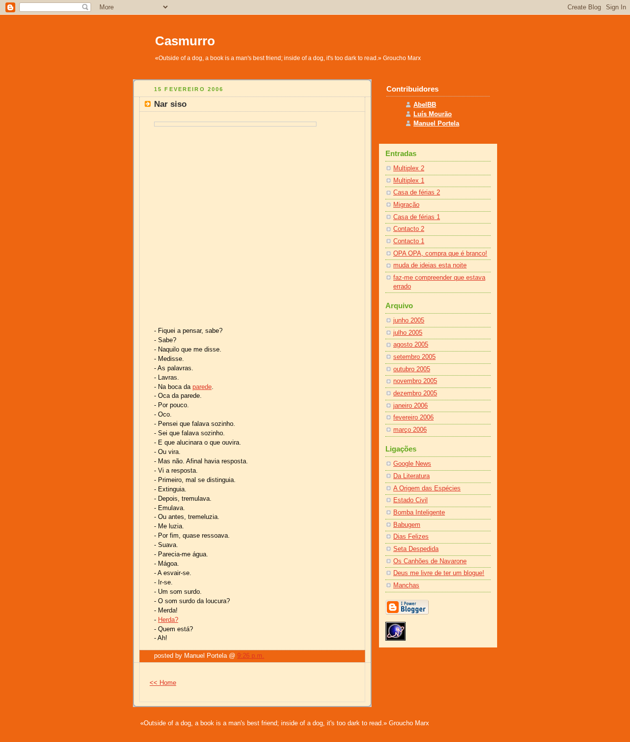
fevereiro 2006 (413, 417)
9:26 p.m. (250, 655)
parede (202, 387)
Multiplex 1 (408, 180)
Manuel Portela (436, 123)
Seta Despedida (416, 549)
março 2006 (410, 429)
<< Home (163, 682)
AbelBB (424, 104)
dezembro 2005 (415, 393)
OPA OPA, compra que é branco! (440, 253)
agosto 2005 (410, 344)
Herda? (168, 619)
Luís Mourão (432, 114)
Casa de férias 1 (416, 217)
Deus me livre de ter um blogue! (438, 573)
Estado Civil (410, 500)
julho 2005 (407, 332)
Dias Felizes (411, 536)
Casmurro (185, 40)
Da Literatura (411, 476)
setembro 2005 (414, 357)
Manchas (406, 585)
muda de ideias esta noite (430, 265)
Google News (412, 463)
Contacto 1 (408, 241)
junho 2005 (408, 320)
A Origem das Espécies (427, 488)
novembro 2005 (415, 381)
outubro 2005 (411, 369)
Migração (406, 204)
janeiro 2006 (410, 405)
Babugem (406, 524)
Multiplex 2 (408, 168)
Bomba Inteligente (419, 512)
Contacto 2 (408, 229)
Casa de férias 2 (416, 192)
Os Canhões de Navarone (430, 561)
